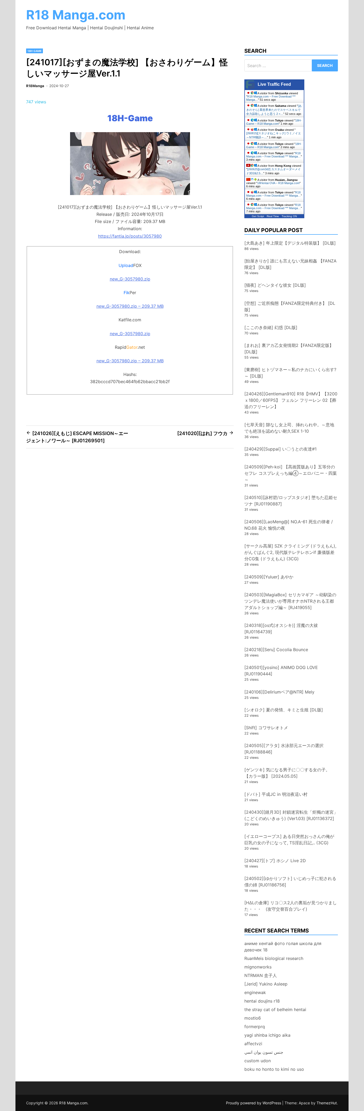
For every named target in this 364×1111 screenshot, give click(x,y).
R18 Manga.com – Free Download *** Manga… (273, 155)
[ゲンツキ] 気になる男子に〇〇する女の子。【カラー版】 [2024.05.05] (287, 773)
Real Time (273, 216)
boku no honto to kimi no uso (274, 1069)
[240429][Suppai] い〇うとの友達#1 (280, 449)
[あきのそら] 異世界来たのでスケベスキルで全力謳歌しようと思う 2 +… (274, 109)
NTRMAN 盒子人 (260, 975)
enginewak (255, 992)
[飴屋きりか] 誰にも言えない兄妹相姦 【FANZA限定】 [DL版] (290, 264)
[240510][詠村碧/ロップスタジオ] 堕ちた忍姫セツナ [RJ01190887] (290, 500)
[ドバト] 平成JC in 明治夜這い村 (276, 794)
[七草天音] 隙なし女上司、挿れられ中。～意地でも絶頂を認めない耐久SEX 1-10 (289, 428)
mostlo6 (252, 1018)
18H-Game (34, 50)
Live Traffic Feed (274, 84)
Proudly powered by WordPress (254, 1103)
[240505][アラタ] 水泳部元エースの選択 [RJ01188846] (283, 749)
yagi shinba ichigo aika (267, 1035)
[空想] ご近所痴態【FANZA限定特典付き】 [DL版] (289, 306)
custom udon (257, 1060)
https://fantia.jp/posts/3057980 (130, 236)
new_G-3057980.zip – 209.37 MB (130, 306)
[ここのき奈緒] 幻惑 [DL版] (270, 327)
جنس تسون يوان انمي (263, 1052)
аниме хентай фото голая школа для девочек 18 (282, 946)
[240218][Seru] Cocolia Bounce (276, 649)
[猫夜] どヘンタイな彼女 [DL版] (275, 285)
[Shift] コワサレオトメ (266, 727)
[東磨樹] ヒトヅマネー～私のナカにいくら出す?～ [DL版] (290, 373)
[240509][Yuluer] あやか (268, 576)
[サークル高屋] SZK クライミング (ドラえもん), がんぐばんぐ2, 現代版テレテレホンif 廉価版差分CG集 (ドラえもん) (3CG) (290, 552)
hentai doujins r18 (262, 1001)
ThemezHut (327, 1103)
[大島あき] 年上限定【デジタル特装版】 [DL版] (290, 243)
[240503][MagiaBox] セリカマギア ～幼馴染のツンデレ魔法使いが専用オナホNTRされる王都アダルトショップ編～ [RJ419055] (290, 601)
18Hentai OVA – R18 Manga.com (278, 183)
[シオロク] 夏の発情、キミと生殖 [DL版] (283, 709)
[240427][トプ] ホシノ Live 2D (275, 860)
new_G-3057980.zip (130, 279)
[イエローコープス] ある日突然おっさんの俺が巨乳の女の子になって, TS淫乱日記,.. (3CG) (289, 839)
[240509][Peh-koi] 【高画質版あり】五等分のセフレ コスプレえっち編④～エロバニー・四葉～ (290, 473)
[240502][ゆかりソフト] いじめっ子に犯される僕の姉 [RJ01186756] (290, 881)
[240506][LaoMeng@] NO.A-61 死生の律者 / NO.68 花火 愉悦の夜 (288, 525)
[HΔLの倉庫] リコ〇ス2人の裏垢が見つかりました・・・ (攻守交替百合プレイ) (290, 906)
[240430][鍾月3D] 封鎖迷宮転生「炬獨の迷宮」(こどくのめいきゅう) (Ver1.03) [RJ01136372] (291, 815)
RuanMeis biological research (273, 958)
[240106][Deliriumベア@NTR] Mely (279, 692)
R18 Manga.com (76, 15)
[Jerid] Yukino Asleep (266, 984)
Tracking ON (289, 216)
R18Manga (35, 86)
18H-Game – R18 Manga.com (274, 122)
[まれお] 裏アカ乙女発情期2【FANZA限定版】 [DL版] (289, 348)
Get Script (258, 216)
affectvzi (253, 1043)
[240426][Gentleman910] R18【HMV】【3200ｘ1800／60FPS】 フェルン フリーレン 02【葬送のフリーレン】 (290, 400)
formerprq (254, 1026)
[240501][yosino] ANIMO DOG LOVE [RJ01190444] (281, 670)
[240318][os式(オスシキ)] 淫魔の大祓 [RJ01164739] (281, 628)
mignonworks (258, 967)
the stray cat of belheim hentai (275, 1009)
